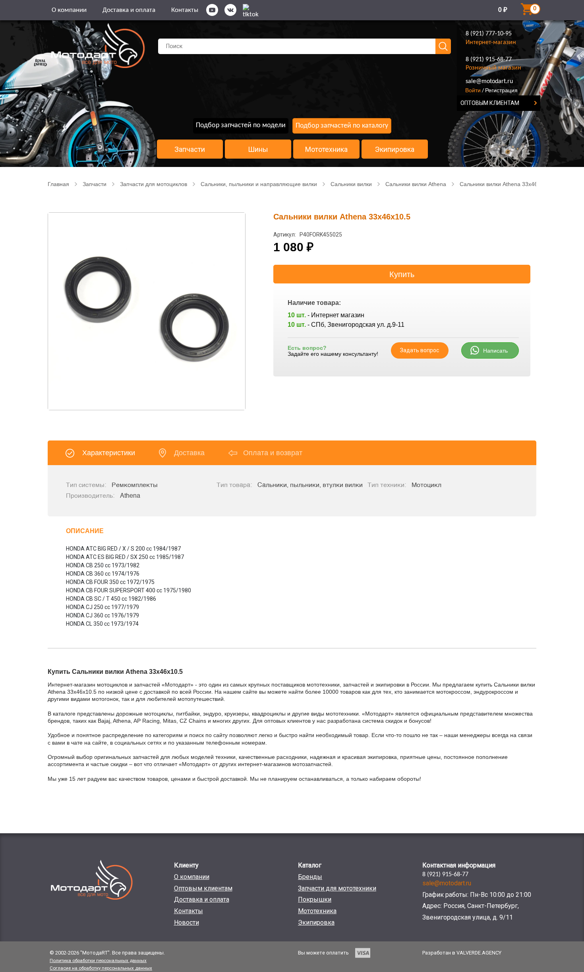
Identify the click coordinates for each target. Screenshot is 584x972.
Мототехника (326, 149)
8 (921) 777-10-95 (489, 34)
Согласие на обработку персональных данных (101, 968)
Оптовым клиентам (203, 888)
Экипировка (394, 149)
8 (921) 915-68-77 (489, 59)
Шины (258, 149)
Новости (186, 922)
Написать (495, 350)
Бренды (310, 877)
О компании (69, 10)
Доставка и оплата (128, 10)
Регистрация (501, 90)
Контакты (184, 10)
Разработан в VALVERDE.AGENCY (461, 953)
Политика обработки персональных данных (98, 960)
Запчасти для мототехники (337, 888)
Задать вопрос (419, 350)
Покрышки (314, 899)
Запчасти (189, 149)
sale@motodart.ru (489, 81)
